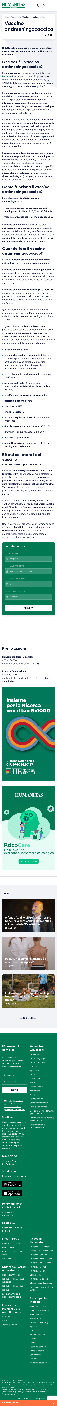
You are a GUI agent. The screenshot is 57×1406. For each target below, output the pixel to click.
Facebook (7, 1227)
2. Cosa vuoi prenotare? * (15, 566)
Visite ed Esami (36, 1086)
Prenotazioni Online (11, 1243)
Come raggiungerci (38, 1058)
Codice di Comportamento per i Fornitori (42, 1112)
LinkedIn (6, 1231)
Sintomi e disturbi (38, 1306)
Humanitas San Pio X (39, 1254)
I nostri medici (36, 1078)
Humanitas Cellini (37, 1271)
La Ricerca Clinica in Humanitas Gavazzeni (12, 1295)
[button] (52, 5)
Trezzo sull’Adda (9, 1324)
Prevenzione (35, 1318)
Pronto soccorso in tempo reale (13, 1252)
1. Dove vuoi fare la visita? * (16, 553)
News (32, 1094)
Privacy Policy (23, 1399)
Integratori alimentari (39, 1310)
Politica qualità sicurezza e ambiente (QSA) (42, 1119)
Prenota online (10, 1403)
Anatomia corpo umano (40, 1363)
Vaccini (33, 1338)
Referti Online (8, 1247)
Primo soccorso (37, 1350)
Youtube (17, 1227)
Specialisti (34, 1326)
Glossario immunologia (40, 1322)
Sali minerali (35, 1354)
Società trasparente (39, 1103)
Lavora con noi (36, 1098)
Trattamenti (35, 1090)
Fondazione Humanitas (12, 1286)
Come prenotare (37, 1062)
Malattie (33, 1082)
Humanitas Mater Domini (41, 1263)
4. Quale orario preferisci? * (16, 591)
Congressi (6, 1258)
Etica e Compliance (38, 1107)
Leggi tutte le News (27, 1018)
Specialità (34, 1070)
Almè (4, 1320)
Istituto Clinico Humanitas (41, 1250)
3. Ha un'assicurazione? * (15, 579)
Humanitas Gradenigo (39, 1279)
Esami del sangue (38, 1346)
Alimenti (33, 1359)
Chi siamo (34, 1054)
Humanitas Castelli (38, 1267)
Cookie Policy (35, 1399)
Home (7, 17)
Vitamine (34, 1342)
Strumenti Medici (37, 1334)
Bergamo (6, 1316)
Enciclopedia (16, 17)
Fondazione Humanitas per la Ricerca (14, 1280)
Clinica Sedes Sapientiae (41, 1283)
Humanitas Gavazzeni (40, 1246)
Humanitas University (11, 1275)
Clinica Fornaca (37, 1275)
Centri (32, 1074)
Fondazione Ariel (9, 1290)
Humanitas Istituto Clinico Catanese (41, 1288)
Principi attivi (36, 1314)
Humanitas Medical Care (41, 1259)
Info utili (33, 1066)
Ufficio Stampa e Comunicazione (37, 1126)
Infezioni (33, 1330)
